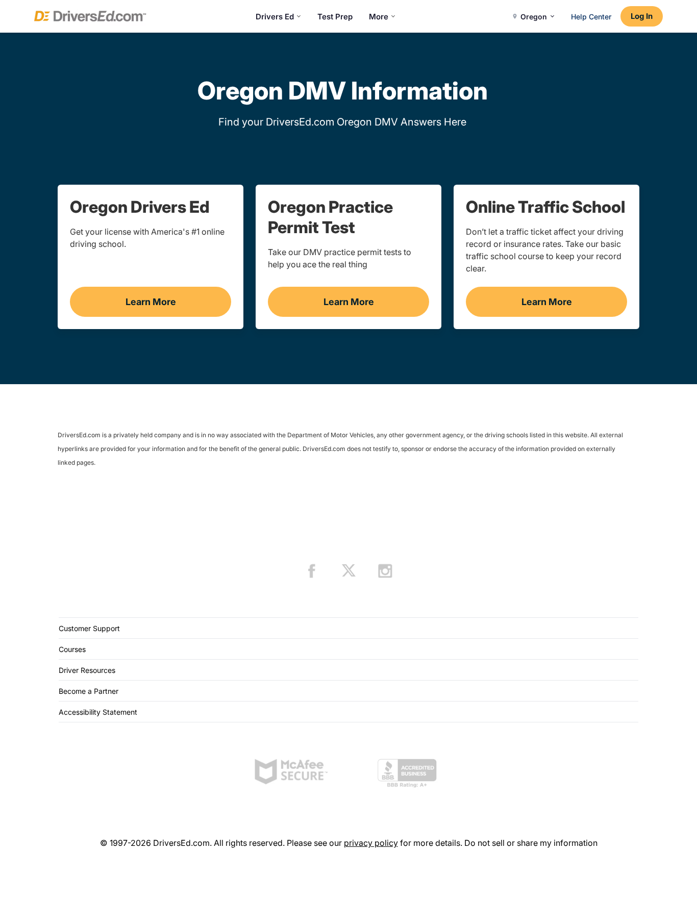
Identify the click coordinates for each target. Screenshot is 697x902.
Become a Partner (88, 691)
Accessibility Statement (98, 712)
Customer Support (89, 628)
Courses (72, 649)
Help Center (591, 16)
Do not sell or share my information (531, 843)
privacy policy (371, 843)
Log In (642, 16)
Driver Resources (87, 670)
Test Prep (335, 16)
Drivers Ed (275, 16)
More (378, 16)
